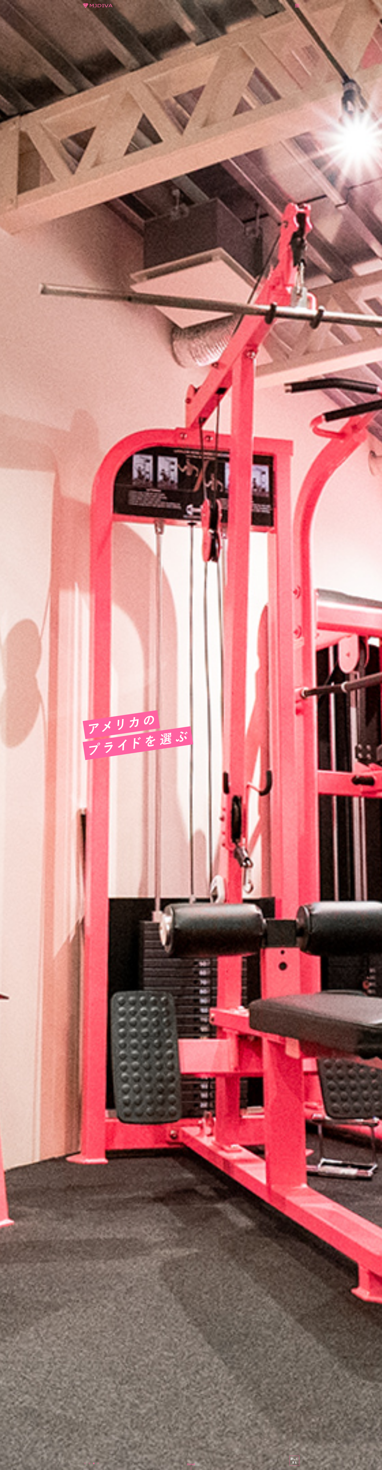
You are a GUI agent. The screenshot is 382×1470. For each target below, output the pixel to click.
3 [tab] (94, 1463)
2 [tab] (89, 1463)
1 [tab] (85, 1463)
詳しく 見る (294, 1460)
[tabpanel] (191, 735)
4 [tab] (98, 1463)
